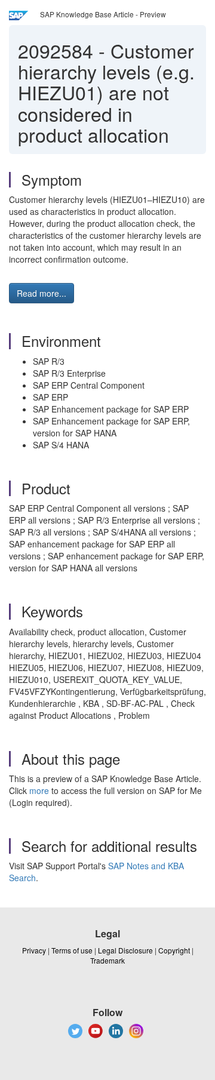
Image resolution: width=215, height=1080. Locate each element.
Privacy (34, 950)
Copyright (174, 950)
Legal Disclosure (125, 950)
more (39, 790)
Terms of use (72, 950)
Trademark (107, 960)
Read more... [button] (41, 293)
